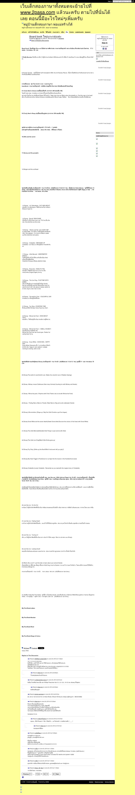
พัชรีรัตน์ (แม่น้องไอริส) (41, 659)
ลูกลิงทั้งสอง (38, 733)
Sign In (110, 1)
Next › (58, 774)
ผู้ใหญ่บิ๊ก (34, 782)
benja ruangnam (39, 694)
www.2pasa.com (37, 12)
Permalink (29, 659)
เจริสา (36, 748)
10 (44, 774)
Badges (91, 782)
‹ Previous (26, 774)
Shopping (61, 38)
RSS (23, 777)
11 (47, 774)
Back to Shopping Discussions (40, 40)
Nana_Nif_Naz (39, 768)
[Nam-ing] (25, 41)
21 (53, 774)
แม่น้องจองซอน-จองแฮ (41, 680)
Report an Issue (99, 782)
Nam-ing (38, 38)
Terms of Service (109, 782)
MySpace (26, 648)
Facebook (34, 648)
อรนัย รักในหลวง (42, 718)
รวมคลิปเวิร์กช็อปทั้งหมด (102, 61)
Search (133, 1)
